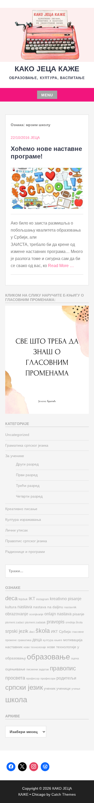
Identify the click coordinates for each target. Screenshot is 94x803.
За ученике (14, 456)
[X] (22, 766)
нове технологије (35, 647)
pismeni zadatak (35, 622)
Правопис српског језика (26, 541)
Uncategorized (17, 435)
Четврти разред (29, 496)
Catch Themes (63, 794)
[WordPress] (45, 766)
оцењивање (15, 669)
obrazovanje (16, 613)
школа (16, 699)
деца (37, 639)
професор (32, 678)
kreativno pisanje (65, 598)
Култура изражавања (23, 519)
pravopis (55, 621)
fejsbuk (23, 599)
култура (48, 640)
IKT (32, 598)
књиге (58, 640)
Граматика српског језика (26, 445)
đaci (31, 631)
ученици (63, 688)
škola (43, 630)
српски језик (24, 687)
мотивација (73, 640)
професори (47, 678)
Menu (47, 95)
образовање (48, 656)
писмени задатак (37, 669)
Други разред (27, 464)
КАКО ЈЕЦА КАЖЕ (47, 69)
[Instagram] (33, 766)
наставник (13, 647)
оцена (75, 658)
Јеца (35, 137)
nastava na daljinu (48, 607)
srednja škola (74, 622)
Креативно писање (21, 509)
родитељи (66, 678)
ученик (49, 688)
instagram (42, 599)
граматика (24, 640)
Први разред (27, 475)
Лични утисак (16, 530)
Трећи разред (27, 485)
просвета (15, 678)
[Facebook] (11, 766)
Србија (65, 632)
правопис (63, 668)
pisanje (78, 614)
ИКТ (54, 632)
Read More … (61, 265)
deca (11, 598)
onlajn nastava (58, 613)
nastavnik (70, 607)
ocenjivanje (36, 614)
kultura (10, 607)
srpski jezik (16, 631)
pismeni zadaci (14, 622)
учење (76, 688)
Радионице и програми (25, 552)
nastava (24, 606)
